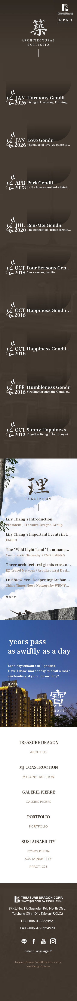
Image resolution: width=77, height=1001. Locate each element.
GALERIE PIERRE (38, 801)
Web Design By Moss (38, 966)
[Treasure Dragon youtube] (43, 941)
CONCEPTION (39, 851)
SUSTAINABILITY (38, 859)
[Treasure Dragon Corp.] (65, 9)
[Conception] (38, 595)
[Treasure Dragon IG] (53, 941)
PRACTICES (38, 866)
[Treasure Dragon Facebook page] (33, 941)
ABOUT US (38, 752)
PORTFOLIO (38, 826)
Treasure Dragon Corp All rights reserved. (38, 962)
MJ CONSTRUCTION (38, 777)
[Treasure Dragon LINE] (24, 941)
